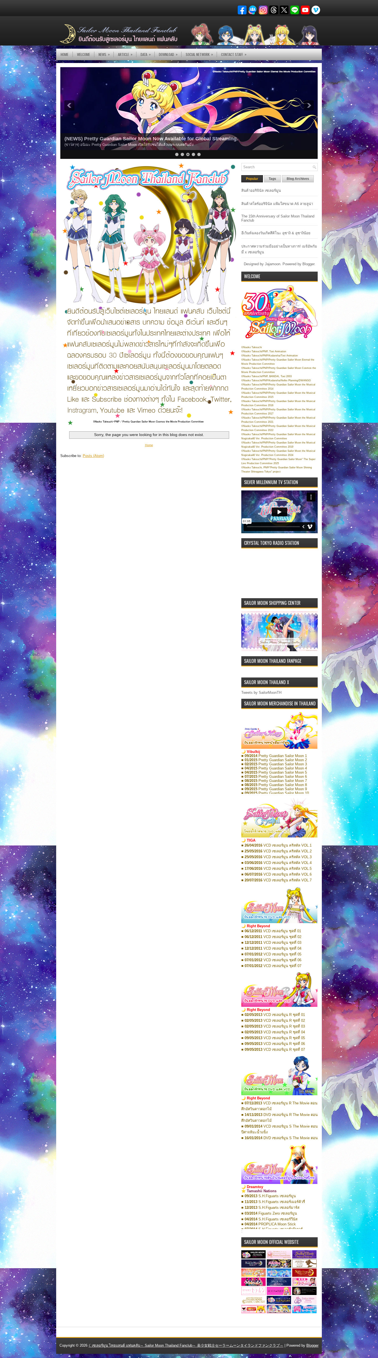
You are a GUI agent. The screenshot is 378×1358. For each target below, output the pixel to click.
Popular (252, 179)
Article (125, 54)
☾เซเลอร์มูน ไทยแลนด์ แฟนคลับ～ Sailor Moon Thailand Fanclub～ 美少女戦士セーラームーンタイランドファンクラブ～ (186, 1345)
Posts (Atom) (93, 456)
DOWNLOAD (168, 54)
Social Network (199, 54)
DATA (146, 54)
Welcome (83, 54)
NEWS (104, 54)
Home (64, 54)
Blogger (308, 264)
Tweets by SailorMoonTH (261, 692)
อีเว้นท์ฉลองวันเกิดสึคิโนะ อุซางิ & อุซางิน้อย (275, 233)
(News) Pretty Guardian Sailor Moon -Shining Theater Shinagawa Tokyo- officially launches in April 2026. (188, 138)
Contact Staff (234, 54)
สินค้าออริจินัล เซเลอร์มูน (261, 190)
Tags (272, 179)
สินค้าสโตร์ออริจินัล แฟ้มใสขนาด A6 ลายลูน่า (277, 204)
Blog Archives (298, 179)
